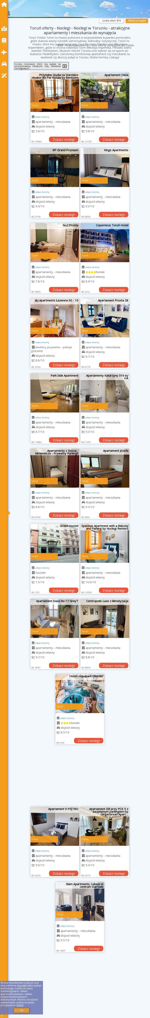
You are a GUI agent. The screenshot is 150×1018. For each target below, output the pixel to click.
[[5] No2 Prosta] (54, 242)
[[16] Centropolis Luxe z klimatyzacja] (104, 618)
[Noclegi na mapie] (5, 28)
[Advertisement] (80, 777)
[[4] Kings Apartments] (104, 167)
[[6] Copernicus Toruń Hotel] (104, 242)
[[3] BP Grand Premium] (54, 167)
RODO (20, 1005)
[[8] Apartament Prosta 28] (104, 317)
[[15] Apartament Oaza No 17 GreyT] (54, 618)
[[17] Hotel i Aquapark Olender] (79, 693)
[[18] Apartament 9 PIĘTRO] (54, 826)
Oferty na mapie (137, 20)
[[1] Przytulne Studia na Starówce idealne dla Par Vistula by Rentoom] (54, 92)
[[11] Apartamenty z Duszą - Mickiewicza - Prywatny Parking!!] (54, 468)
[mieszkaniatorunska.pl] (5, 4)
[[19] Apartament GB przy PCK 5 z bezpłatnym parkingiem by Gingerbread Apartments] (104, 826)
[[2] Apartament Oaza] (104, 92)
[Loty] (5, 52)
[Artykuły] (5, 40)
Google (22, 985)
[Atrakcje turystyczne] (5, 75)
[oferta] (33, 122)
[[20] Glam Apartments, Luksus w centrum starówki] (79, 901)
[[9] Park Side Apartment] (54, 392)
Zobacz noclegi (64, 139)
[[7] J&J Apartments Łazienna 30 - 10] (54, 317)
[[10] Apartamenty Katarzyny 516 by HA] (104, 392)
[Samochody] (5, 63)
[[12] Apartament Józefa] (104, 468)
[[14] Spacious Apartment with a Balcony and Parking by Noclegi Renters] (104, 543)
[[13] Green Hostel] (54, 543)
